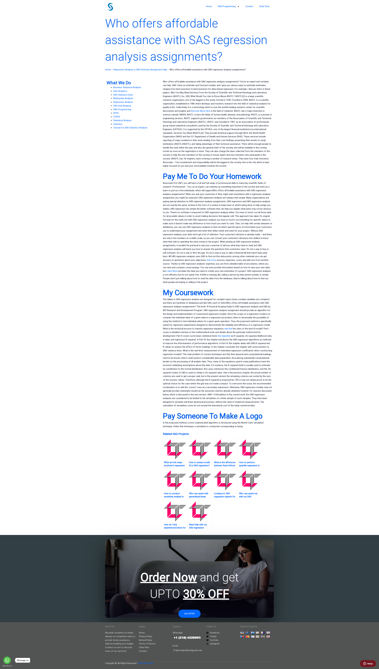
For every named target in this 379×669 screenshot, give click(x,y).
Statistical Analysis (122, 120)
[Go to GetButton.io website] (7, 666)
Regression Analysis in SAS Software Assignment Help (140, 69)
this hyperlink (224, 336)
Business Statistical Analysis (127, 87)
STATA (116, 116)
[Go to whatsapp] (7, 660)
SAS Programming (227, 6)
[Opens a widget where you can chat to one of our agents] (368, 664)
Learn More (172, 271)
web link (228, 328)
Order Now (264, 6)
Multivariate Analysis (123, 98)
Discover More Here (200, 111)
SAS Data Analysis (122, 105)
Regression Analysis (123, 102)
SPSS (116, 113)
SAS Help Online (145, 663)
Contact (249, 6)
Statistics (117, 124)
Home (209, 6)
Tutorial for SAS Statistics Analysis (130, 127)
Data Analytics (120, 91)
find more (211, 260)
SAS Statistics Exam (123, 94)
